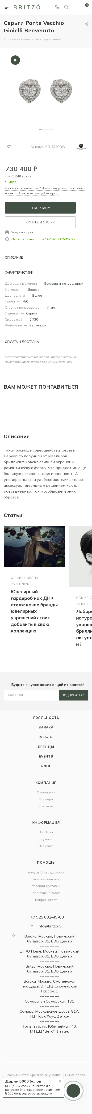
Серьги (31, 313)
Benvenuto (37, 325)
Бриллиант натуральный (63, 283)
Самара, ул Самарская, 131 (49, 1001)
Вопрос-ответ (46, 900)
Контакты (46, 806)
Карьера (46, 799)
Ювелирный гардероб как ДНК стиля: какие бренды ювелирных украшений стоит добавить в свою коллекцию (34, 611)
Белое (37, 295)
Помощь (46, 862)
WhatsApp (52, 1047)
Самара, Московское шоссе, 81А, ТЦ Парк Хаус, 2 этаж (49, 1013)
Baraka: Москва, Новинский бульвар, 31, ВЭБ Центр (49, 938)
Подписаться (73, 695)
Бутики (46, 839)
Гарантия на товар (46, 893)
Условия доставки (46, 886)
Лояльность (46, 718)
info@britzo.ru (50, 926)
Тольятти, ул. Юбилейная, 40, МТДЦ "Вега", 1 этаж (49, 1029)
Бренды (46, 747)
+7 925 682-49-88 (47, 917)
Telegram (40, 1047)
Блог (46, 766)
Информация (46, 822)
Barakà (46, 727)
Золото (33, 289)
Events (46, 756)
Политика (46, 846)
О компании (46, 792)
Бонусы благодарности (46, 872)
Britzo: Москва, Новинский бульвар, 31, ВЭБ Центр (49, 968)
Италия (53, 307)
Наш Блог (46, 832)
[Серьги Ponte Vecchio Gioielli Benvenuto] (46, 90)
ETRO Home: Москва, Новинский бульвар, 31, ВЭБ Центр (49, 953)
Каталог (46, 737)
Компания (46, 783)
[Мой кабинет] (75, 7)
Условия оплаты (46, 879)
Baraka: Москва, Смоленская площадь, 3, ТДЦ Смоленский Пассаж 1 (49, 986)
